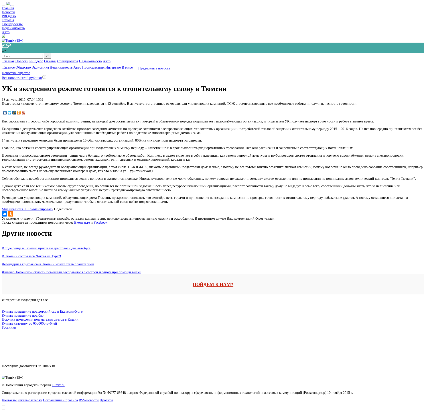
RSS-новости (89, 400)
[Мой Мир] (14, 113)
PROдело (9, 16)
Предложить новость (154, 68)
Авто (6, 32)
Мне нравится (14, 209)
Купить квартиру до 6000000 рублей (29, 323)
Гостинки (9, 327)
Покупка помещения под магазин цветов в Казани (40, 319)
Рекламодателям (30, 400)
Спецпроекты (12, 24)
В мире (127, 67)
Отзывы (8, 20)
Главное (8, 67)
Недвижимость (13, 28)
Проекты (106, 400)
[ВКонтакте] (5, 113)
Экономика (40, 67)
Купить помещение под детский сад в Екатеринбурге (42, 311)
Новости (8, 12)
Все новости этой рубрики (22, 78)
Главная (8, 8)
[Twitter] (9, 113)
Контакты (9, 400)
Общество (23, 67)
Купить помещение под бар (22, 315)
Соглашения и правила (60, 400)
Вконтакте (82, 222)
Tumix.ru (58, 385)
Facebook (100, 222)
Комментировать (40, 209)
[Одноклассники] (19, 113)
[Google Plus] (23, 113)
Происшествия (93, 67)
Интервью (113, 67)
